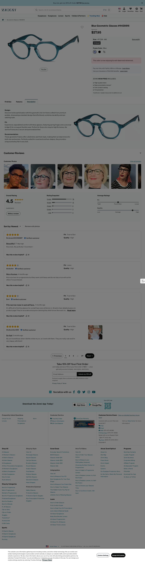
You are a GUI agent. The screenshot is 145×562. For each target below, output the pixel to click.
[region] (72, 555)
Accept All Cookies (118, 555)
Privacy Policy (47, 560)
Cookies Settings (103, 555)
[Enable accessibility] (142, 281)
